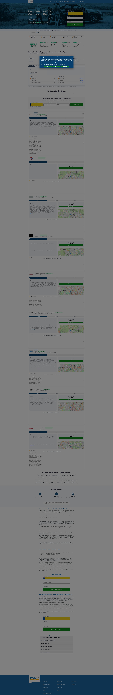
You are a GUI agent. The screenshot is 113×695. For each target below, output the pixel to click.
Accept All (65, 66)
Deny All (47, 66)
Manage (56, 66)
